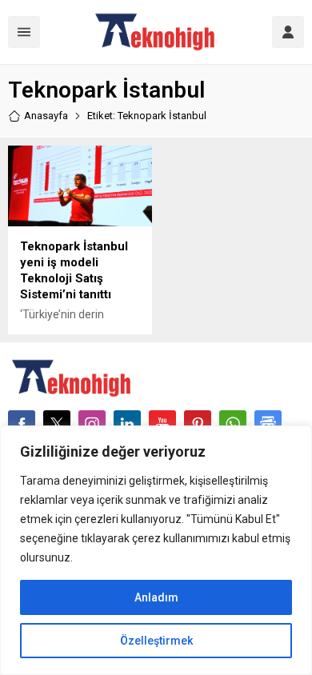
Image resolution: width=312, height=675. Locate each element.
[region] (156, 550)
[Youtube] (162, 423)
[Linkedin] (127, 423)
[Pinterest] (197, 423)
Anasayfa (46, 116)
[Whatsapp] (232, 423)
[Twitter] (56, 423)
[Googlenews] (268, 423)
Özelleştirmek (156, 640)
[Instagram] (92, 423)
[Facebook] (21, 423)
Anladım (156, 597)
